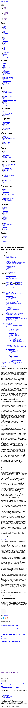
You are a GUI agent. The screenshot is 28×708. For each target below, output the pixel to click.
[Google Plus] (7, 618)
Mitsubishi (5, 41)
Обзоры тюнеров (15, 356)
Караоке (8, 281)
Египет (5, 214)
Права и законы (7, 81)
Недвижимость (6, 73)
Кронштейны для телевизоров (13, 317)
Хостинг (5, 115)
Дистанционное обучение (9, 138)
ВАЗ (4, 55)
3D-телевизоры (12, 333)
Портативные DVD (10, 312)
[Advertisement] (14, 657)
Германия (5, 212)
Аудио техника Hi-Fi (10, 272)
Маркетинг (5, 72)
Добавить (3, 680)
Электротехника (7, 182)
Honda (4, 34)
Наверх (2, 692)
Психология (6, 143)
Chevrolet (5, 30)
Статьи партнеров (7, 696)
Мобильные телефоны (8, 194)
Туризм (5, 207)
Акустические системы (11, 278)
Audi (4, 27)
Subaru (4, 48)
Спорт (4, 151)
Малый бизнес (6, 71)
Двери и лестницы (7, 166)
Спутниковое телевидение (12, 271)
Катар (4, 219)
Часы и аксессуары (7, 200)
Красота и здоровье (7, 98)
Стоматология (6, 128)
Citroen (4, 31)
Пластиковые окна (7, 177)
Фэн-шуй (5, 105)
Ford (4, 32)
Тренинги (5, 144)
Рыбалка (5, 241)
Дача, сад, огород (7, 93)
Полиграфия (6, 76)
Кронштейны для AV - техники (13, 320)
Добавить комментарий (13, 672)
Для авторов (6, 695)
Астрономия (6, 137)
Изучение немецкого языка (9, 141)
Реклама (5, 82)
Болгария (5, 209)
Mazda (4, 38)
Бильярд (5, 152)
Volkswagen (6, 52)
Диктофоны (8, 310)
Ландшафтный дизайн (8, 173)
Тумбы (7, 315)
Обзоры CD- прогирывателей (18, 352)
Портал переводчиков (8, 79)
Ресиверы (8, 299)
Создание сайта (6, 114)
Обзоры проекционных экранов (16, 341)
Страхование (6, 83)
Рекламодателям (7, 697)
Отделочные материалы (8, 175)
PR (4, 65)
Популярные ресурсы (8, 113)
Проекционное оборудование (13, 269)
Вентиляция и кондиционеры (10, 164)
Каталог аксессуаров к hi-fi (12, 322)
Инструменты (6, 170)
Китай (4, 220)
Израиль (5, 216)
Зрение (5, 124)
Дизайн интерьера (7, 169)
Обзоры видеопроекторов (15, 339)
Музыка (5, 237)
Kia (4, 37)
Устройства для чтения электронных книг (15, 262)
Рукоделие (5, 239)
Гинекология (6, 123)
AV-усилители (9, 296)
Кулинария (5, 236)
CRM (4, 63)
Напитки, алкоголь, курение (9, 100)
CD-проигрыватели (10, 277)
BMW (4, 28)
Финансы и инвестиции (8, 84)
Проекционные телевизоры (15, 340)
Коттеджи (5, 171)
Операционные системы (9, 195)
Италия (5, 218)
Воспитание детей (7, 92)
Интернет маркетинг (8, 111)
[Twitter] (3, 618)
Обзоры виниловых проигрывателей (14, 285)
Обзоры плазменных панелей (15, 325)
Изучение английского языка (10, 139)
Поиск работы (6, 142)
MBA (4, 136)
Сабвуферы (8, 294)
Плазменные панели (10, 267)
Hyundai (5, 36)
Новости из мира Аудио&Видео (13, 263)
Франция (5, 229)
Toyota (4, 50)
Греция (5, 213)
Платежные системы (8, 74)
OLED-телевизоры (13, 334)
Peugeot (5, 44)
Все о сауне (6, 165)
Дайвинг (5, 156)
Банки (4, 66)
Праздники (5, 101)
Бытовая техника (7, 91)
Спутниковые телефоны (8, 197)
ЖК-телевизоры (12, 336)
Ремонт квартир (7, 180)
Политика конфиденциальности (13, 702)
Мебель (5, 174)
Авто (4, 26)
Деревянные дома (7, 168)
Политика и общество (8, 77)
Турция (5, 227)
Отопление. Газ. (7, 176)
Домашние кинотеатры (11, 257)
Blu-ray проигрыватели (11, 302)
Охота (4, 238)
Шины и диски (6, 57)
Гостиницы (5, 68)
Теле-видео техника (10, 261)
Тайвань (5, 225)
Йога (4, 125)
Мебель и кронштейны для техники (14, 260)
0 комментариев (4, 672)
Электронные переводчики (12, 309)
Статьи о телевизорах (14, 328)
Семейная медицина (8, 127)
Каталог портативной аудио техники (14, 313)
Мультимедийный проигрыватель (14, 301)
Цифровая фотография (8, 198)
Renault (5, 46)
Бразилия (5, 211)
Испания (5, 217)
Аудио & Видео (4, 1)
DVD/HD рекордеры (10, 298)
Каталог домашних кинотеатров (13, 304)
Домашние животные (8, 95)
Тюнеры (8, 279)
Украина (5, 228)
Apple (4, 189)
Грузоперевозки (7, 70)
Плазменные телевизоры (14, 329)
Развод (4, 102)
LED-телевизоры (13, 330)
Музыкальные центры (11, 276)
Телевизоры (8, 268)
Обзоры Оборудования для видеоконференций (15, 343)
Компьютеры (6, 193)
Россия (4, 223)
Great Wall (5, 33)
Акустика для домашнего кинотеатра (14, 293)
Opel (4, 43)
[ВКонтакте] (1, 618)
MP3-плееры (9, 307)
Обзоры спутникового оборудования (17, 347)
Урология (5, 129)
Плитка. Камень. (7, 179)
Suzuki (4, 49)
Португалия (6, 222)
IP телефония (6, 190)
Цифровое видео (7, 199)
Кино (4, 97)
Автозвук (5, 54)
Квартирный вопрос (8, 96)
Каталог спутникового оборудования (17, 346)
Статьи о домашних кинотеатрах (13, 303)
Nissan (4, 42)
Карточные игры (7, 157)
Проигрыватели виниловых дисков (14, 282)
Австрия (5, 208)
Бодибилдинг (6, 154)
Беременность (6, 122)
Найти (2, 4)
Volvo (4, 53)
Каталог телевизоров (13, 331)
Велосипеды (6, 155)
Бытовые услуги (7, 67)
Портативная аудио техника (12, 258)
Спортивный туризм (8, 224)
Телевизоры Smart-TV (14, 335)
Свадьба (5, 103)
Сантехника (6, 181)
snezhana (6, 615)
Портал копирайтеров (8, 78)
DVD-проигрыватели (11, 297)
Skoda (4, 47)
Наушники (8, 308)
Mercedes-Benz (6, 39)
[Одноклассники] (5, 618)
